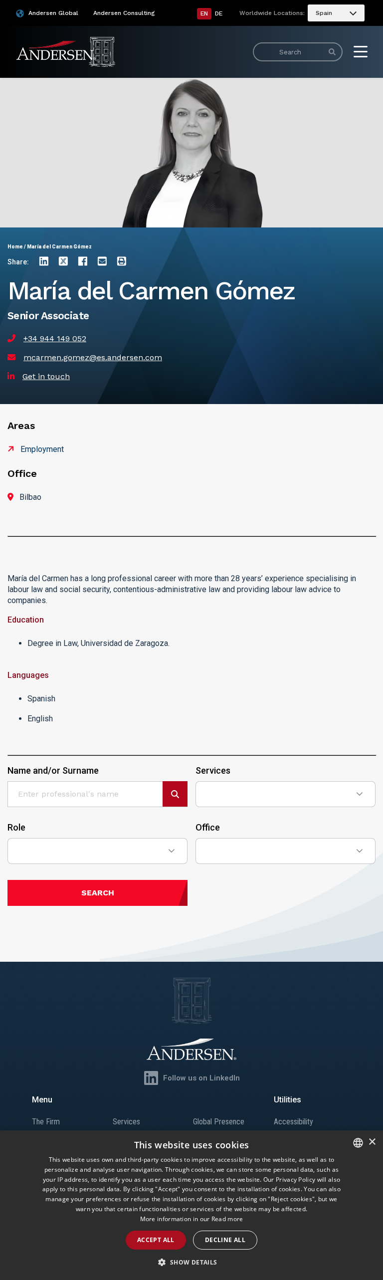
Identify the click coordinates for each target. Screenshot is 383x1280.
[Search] (332, 51)
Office (207, 827)
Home (15, 246)
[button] (191, 1262)
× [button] (372, 1142)
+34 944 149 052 (54, 338)
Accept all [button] (156, 1240)
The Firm (46, 1121)
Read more (227, 1219)
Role (16, 827)
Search (97, 892)
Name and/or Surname (53, 770)
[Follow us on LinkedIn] (151, 1078)
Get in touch (46, 376)
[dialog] (191, 1205)
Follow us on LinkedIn (201, 1077)
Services (212, 770)
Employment (42, 449)
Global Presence (218, 1121)
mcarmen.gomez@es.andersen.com (92, 357)
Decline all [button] (225, 1240)
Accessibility (293, 1121)
